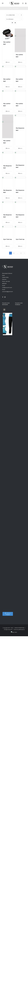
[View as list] (15, 22)
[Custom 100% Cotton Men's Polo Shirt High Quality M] (7, 462)
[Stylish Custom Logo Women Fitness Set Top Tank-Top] (7, 347)
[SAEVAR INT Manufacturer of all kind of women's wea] (7, 554)
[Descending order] (21, 15)
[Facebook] (2, 297)
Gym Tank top (7, 239)
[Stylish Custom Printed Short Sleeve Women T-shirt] (7, 393)
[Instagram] (5, 297)
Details (8, 62)
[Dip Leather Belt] (7, 34)
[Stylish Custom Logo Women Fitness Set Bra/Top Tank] (7, 324)
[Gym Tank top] (7, 231)
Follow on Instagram (8, 614)
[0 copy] (14, 2)
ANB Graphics (22, 629)
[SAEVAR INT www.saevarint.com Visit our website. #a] (7, 600)
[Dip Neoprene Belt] (20, 120)
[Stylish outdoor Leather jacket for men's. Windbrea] (7, 531)
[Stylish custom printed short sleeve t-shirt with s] (7, 416)
